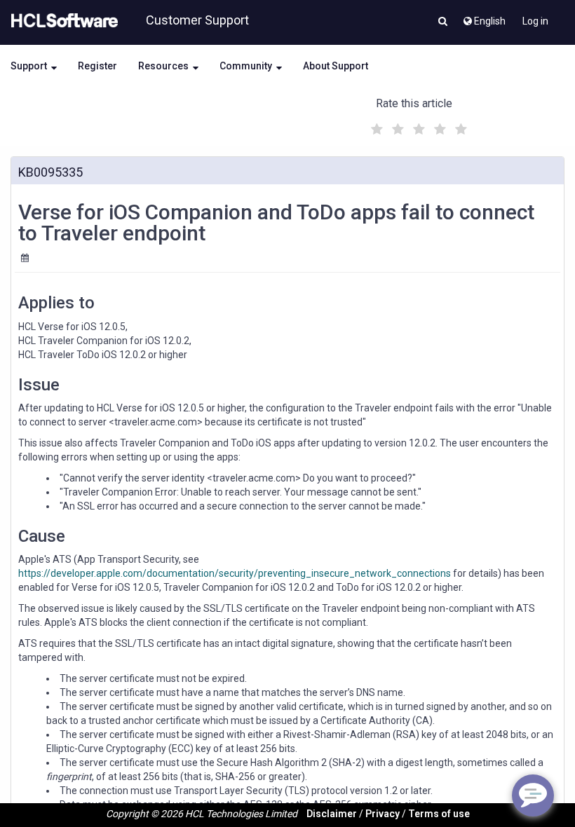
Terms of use (439, 813)
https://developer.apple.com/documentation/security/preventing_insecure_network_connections (234, 573)
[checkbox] (375, 125)
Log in (535, 21)
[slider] (417, 127)
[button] (443, 22)
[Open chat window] (533, 795)
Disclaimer (331, 813)
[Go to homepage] (61, 21)
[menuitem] (483, 17)
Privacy (382, 813)
